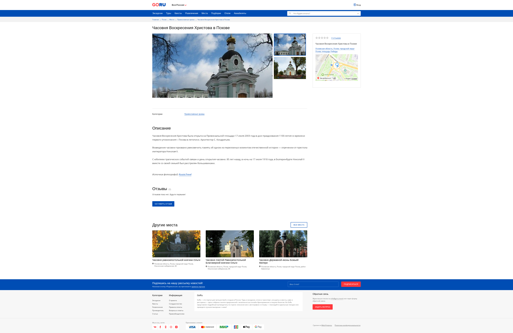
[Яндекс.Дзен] (176, 327)
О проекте (173, 300)
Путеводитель (158, 310)
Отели (227, 13)
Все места (299, 225)
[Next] (270, 66)
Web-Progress (326, 325)
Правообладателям (176, 314)
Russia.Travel (185, 174)
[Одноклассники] (165, 327)
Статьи (155, 314)
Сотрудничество (175, 304)
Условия (354, 78)
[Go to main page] (159, 5)
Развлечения (191, 13)
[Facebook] (160, 327)
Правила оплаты (175, 307)
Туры (168, 13)
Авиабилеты (240, 13)
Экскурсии (157, 13)
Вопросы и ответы (176, 310)
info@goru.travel (337, 298)
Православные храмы (186, 19)
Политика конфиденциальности (347, 325)
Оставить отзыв (163, 204)
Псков (164, 19)
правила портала (198, 286)
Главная (155, 19)
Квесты (178, 13)
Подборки (216, 13)
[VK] (155, 327)
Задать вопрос (322, 307)
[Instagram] (171, 327)
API (334, 78)
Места (205, 13)
